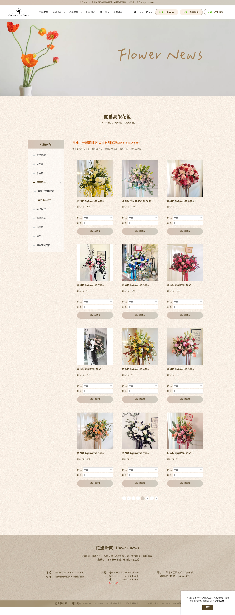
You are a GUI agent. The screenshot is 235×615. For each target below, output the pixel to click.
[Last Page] (156, 498)
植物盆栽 (41, 209)
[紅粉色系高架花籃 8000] (185, 178)
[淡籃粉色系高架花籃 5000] (140, 178)
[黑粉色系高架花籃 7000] (95, 262)
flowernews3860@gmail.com (69, 577)
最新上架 (124, 149)
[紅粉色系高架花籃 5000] (185, 346)
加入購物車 (95, 231)
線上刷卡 (104, 12)
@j (180, 576)
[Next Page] (152, 498)
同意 (208, 607)
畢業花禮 (41, 155)
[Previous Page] (129, 498)
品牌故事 (43, 12)
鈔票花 (39, 227)
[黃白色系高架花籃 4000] (95, 178)
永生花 (39, 173)
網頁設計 (178, 603)
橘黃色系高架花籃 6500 (135, 369)
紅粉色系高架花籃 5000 (180, 369)
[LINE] (229, 520)
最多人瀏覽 (136, 149)
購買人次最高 (111, 149)
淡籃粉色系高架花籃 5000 (136, 201)
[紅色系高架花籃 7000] (185, 262)
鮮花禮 (39, 164)
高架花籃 (118, 123)
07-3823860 (61, 572)
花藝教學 (73, 12)
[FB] (229, 505)
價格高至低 (97, 149)
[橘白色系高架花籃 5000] (95, 431)
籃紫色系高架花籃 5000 (135, 285)
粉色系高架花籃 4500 (179, 453)
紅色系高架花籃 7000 (179, 285)
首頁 (101, 123)
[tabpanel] (117, 54)
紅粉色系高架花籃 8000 (180, 201)
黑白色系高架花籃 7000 (135, 453)
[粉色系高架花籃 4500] (185, 430)
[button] (135, 12)
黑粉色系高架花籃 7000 (90, 285)
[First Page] (124, 498)
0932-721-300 (77, 572)
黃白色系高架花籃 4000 (90, 201)
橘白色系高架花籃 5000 (90, 453)
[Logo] (18, 12)
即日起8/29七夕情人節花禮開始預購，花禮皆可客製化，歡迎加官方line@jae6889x (117, 2)
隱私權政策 (219, 601)
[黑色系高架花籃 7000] (95, 346)
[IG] (229, 512)
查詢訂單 (117, 12)
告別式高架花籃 (46, 191)
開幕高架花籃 (129, 123)
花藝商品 (57, 12)
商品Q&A (91, 12)
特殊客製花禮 (43, 245)
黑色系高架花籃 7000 (89, 369)
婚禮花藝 (41, 218)
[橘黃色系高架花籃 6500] (140, 346)
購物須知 (76, 603)
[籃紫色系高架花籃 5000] (140, 262)
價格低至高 (84, 149)
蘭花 (38, 236)
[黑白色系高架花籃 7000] (140, 430)
